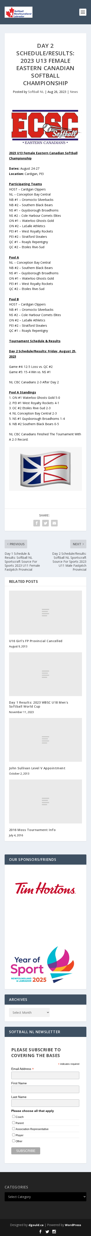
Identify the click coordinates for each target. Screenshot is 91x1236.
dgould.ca (36, 1225)
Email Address (22, 1069)
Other (19, 1141)
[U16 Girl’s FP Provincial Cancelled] (45, 612)
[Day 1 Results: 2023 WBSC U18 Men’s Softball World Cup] (45, 674)
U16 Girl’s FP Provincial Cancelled (36, 641)
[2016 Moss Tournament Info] (45, 801)
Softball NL (36, 92)
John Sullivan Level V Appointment (37, 768)
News (74, 92)
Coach (20, 1117)
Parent (20, 1123)
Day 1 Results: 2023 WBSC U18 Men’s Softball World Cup (38, 704)
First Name (19, 1083)
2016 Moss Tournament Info (32, 830)
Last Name (19, 1097)
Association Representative (32, 1129)
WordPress (73, 1225)
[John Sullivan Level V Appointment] (45, 740)
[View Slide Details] (45, 912)
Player (19, 1135)
